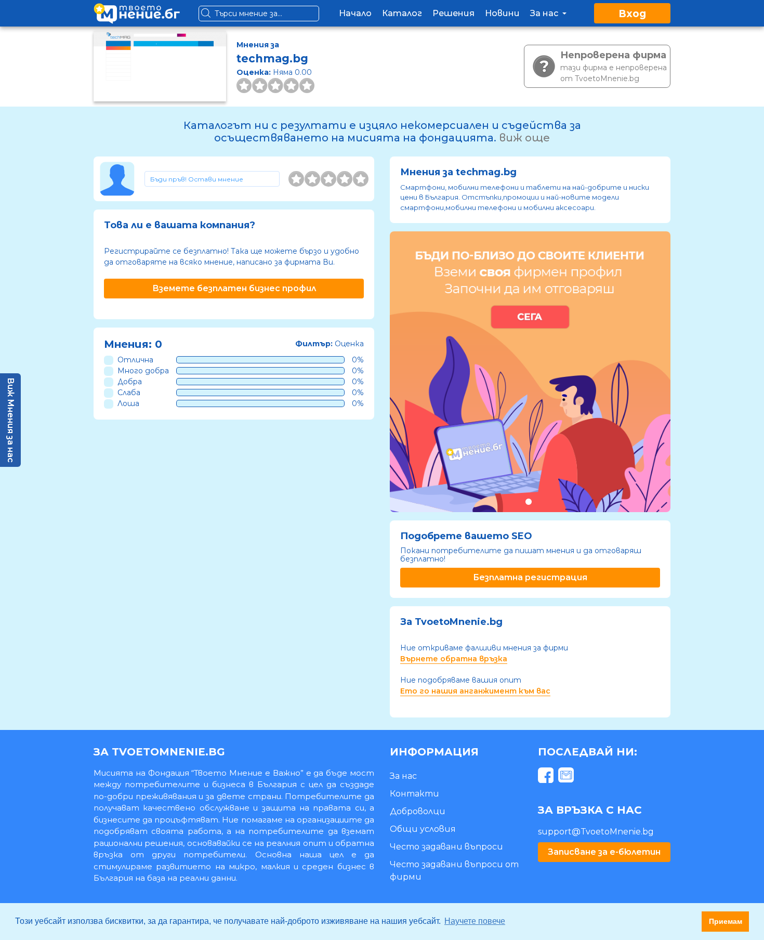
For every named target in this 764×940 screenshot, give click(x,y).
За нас (545, 13)
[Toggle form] (212, 179)
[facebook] (547, 777)
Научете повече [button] (474, 921)
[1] (296, 179)
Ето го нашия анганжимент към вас (475, 691)
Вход (632, 14)
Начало (355, 13)
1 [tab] (528, 501)
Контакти (414, 794)
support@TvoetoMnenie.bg (596, 832)
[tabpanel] (530, 371)
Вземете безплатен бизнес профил (234, 288)
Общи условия (423, 829)
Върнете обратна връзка (453, 658)
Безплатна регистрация (530, 577)
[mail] (567, 777)
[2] (312, 179)
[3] (328, 179)
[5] (360, 179)
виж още (524, 138)
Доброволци (417, 811)
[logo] (137, 13)
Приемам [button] (725, 921)
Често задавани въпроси (446, 847)
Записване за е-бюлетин (604, 852)
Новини (502, 13)
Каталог (402, 13)
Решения (453, 13)
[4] (344, 179)
